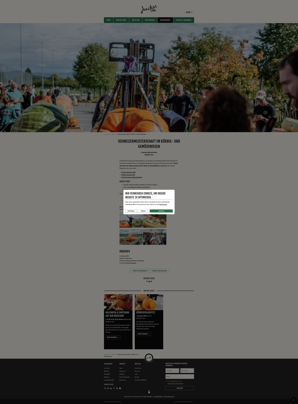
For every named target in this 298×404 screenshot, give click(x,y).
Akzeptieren (161, 211)
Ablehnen (143, 211)
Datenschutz (163, 204)
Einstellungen (131, 211)
